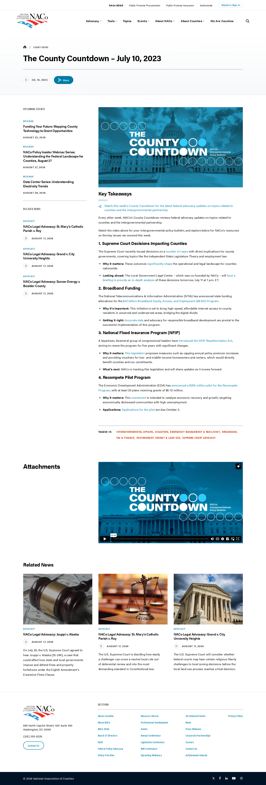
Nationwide (206, 5)
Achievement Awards (196, 755)
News (188, 722)
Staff (100, 742)
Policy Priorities (106, 755)
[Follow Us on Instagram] (241, 778)
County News (40, 47)
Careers (190, 742)
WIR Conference (149, 748)
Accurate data (134, 320)
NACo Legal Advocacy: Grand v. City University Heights (49, 256)
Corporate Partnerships (198, 735)
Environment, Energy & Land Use (158, 437)
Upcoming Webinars (151, 755)
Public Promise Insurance (180, 5)
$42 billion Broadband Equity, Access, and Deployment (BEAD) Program (170, 301)
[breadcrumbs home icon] (24, 47)
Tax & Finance (125, 437)
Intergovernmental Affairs (134, 431)
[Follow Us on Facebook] (220, 778)
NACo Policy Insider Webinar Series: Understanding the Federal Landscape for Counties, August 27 (53, 156)
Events (142, 21)
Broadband (229, 431)
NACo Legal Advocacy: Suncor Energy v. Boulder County (51, 283)
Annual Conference (151, 735)
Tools (111, 21)
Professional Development (154, 722)
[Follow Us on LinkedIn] (226, 778)
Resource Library (150, 716)
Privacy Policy (235, 716)
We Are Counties (221, 21)
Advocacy (92, 21)
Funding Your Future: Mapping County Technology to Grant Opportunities (50, 128)
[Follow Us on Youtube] (234, 778)
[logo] (32, 27)
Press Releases (193, 729)
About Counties (191, 21)
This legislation (135, 353)
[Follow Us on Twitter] (213, 778)
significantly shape (159, 264)
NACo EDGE (116, 5)
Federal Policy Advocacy (110, 748)
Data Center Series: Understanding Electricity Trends (48, 183)
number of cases (177, 251)
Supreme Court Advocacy (199, 437)
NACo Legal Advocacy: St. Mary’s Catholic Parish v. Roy (53, 228)
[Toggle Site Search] (248, 21)
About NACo (163, 21)
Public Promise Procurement (144, 5)
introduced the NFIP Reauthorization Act (206, 340)
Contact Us (33, 745)
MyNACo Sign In (230, 5)
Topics (127, 21)
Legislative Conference (152, 742)
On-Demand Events (195, 716)
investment (138, 397)
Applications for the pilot (138, 409)
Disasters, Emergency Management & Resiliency (187, 431)
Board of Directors (107, 735)
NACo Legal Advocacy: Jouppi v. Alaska (51, 634)
